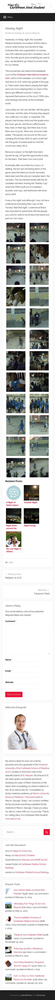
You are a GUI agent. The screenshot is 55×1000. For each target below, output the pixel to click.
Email (8, 671)
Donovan (41, 995)
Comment (10, 621)
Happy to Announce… (22, 851)
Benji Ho (36, 33)
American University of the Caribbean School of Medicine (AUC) (27, 768)
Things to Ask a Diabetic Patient (28, 935)
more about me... (13, 818)
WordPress (26, 995)
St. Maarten (28, 775)
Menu (10, 17)
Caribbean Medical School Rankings (32, 872)
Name (8, 660)
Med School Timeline (24, 855)
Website (9, 682)
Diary (11, 562)
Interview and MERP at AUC (35, 860)
